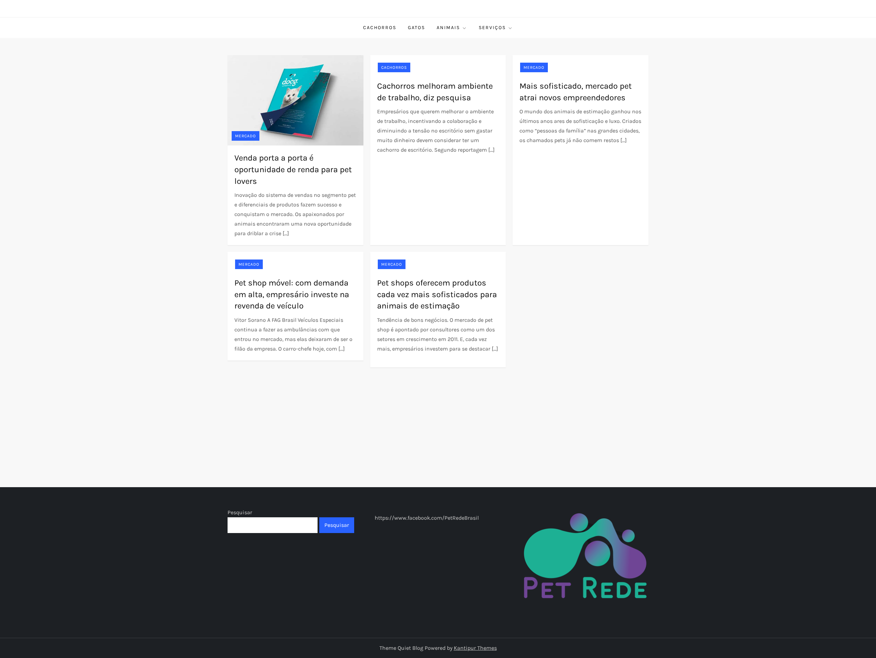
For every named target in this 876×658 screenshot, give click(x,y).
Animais (448, 27)
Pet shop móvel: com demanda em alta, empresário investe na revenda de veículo (291, 294)
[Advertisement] (438, 419)
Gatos (416, 27)
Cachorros (379, 27)
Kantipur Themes (475, 648)
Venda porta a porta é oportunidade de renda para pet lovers (293, 169)
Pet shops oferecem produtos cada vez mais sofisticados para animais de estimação (437, 294)
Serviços (492, 27)
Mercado (245, 136)
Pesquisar (240, 512)
